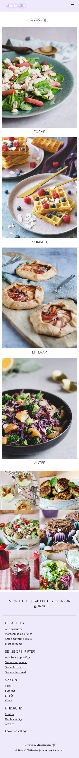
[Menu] (72, 6)
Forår (39, 131)
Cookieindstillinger (16, 731)
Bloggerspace (44, 744)
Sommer (39, 242)
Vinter (39, 462)
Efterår (39, 352)
